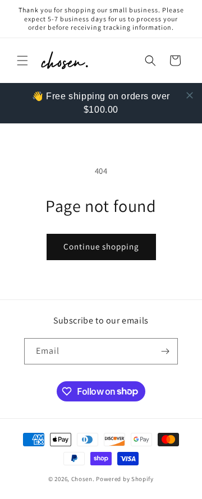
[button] (22, 60)
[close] (190, 95)
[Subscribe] (165, 351)
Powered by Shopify (125, 479)
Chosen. (83, 479)
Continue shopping (101, 246)
